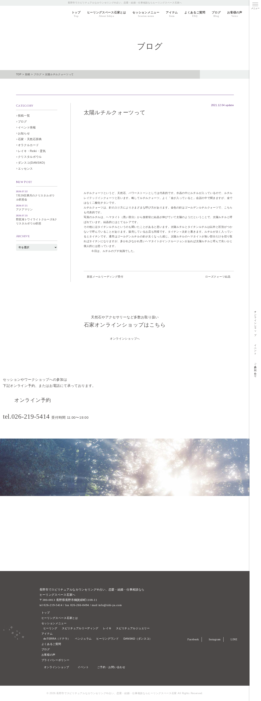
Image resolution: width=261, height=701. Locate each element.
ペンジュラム (83, 638)
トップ (76, 14)
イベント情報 (27, 127)
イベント (255, 348)
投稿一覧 (24, 115)
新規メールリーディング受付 (105, 276)
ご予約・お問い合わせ (255, 369)
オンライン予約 (32, 400)
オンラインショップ (255, 321)
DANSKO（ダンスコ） (137, 638)
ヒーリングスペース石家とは (106, 14)
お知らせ (24, 133)
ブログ (216, 14)
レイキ (107, 628)
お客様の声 (234, 14)
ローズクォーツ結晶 (217, 276)
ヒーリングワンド (107, 638)
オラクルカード (28, 145)
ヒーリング (50, 628)
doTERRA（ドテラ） (56, 638)
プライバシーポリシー (55, 660)
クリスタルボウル (30, 156)
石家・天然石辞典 (30, 139)
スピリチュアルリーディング (80, 628)
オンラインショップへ (125, 338)
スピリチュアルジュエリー (133, 628)
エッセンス (25, 168)
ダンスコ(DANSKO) (31, 162)
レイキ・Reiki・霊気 (32, 151)
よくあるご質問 (194, 14)
